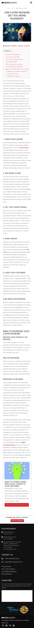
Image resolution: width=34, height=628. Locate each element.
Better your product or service (16, 71)
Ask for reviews (12, 74)
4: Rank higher (11, 62)
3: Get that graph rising (14, 59)
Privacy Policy (6, 566)
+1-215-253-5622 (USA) (11, 558)
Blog (25, 8)
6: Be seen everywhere (14, 66)
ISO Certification (7, 574)
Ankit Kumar (19, 8)
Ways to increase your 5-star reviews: (16, 69)
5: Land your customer (14, 64)
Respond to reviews (13, 76)
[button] (11, 51)
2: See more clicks (13, 57)
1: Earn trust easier (13, 54)
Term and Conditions (8, 569)
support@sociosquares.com (13, 562)
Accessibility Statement (9, 571)
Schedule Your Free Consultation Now (17, 505)
